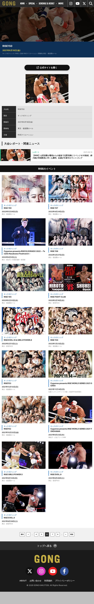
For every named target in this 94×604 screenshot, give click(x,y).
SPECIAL (32, 3)
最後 (71, 534)
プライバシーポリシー (65, 580)
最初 (22, 534)
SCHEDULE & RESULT (46, 3)
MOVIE (60, 3)
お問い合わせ (35, 580)
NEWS (22, 3)
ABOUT (23, 580)
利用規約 (48, 580)
